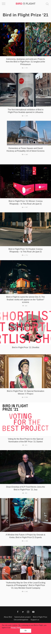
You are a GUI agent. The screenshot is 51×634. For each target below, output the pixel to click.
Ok (26, 631)
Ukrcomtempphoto (21, 620)
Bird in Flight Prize (40, 617)
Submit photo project (22, 617)
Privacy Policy (16, 627)
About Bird (8, 617)
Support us (35, 620)
